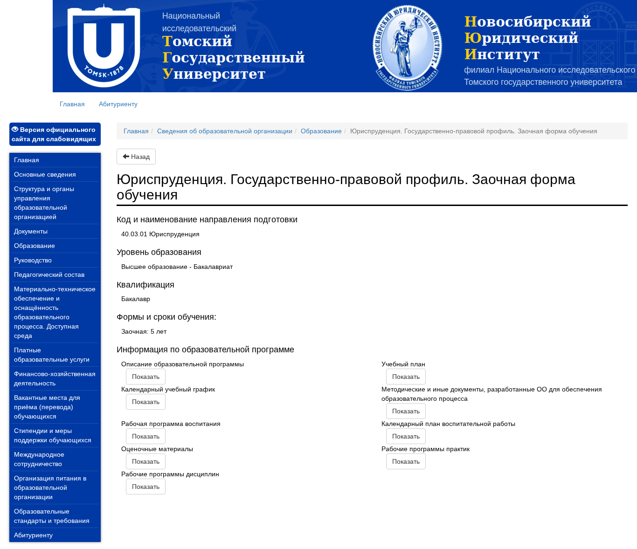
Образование (34, 245)
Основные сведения (45, 174)
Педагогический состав (49, 274)
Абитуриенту (118, 104)
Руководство (33, 260)
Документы (31, 231)
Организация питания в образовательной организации (50, 487)
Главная (76, 104)
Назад (139, 156)
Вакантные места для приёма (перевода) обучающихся (47, 407)
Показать (145, 376)
